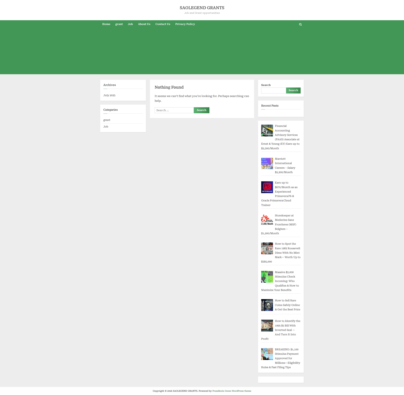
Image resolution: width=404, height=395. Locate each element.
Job (130, 24)
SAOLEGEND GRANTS (202, 8)
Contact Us (162, 24)
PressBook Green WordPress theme (231, 391)
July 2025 (109, 95)
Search (266, 85)
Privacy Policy (185, 24)
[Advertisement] (202, 52)
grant (119, 24)
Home (106, 24)
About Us (144, 24)
